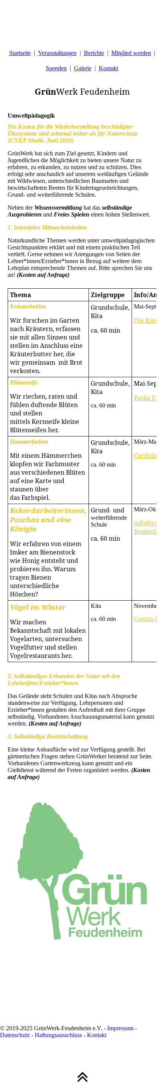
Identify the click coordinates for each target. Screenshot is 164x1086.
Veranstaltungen (57, 53)
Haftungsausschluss (58, 1035)
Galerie (83, 68)
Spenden (56, 68)
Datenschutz (15, 1035)
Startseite (20, 53)
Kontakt (108, 68)
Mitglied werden (131, 53)
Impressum (120, 1028)
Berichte (94, 53)
